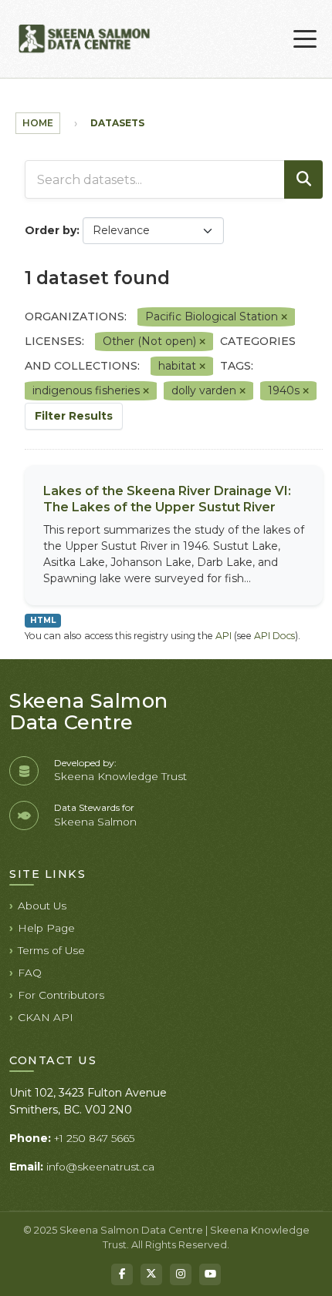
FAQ (30, 972)
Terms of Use (51, 950)
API (223, 635)
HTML (43, 620)
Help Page (46, 928)
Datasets (117, 123)
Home (37, 123)
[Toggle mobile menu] (305, 39)
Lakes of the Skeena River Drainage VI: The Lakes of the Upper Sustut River (167, 499)
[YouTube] (210, 1274)
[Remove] (284, 317)
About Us (42, 905)
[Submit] (303, 179)
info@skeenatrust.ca (100, 1166)
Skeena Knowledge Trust (120, 776)
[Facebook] (122, 1274)
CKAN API (45, 1017)
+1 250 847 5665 (94, 1138)
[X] (151, 1274)
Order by (50, 230)
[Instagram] (180, 1274)
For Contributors (61, 995)
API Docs (274, 635)
